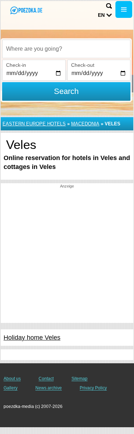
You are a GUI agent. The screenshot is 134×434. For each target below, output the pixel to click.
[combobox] (66, 49)
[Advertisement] (67, 256)
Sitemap (79, 378)
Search (66, 91)
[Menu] (123, 9)
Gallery (11, 387)
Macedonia (85, 123)
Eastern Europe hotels (34, 123)
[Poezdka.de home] (27, 10)
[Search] (109, 6)
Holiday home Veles (32, 337)
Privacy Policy (93, 387)
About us (12, 378)
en (101, 15)
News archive (48, 387)
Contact (46, 378)
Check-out (82, 65)
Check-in (16, 65)
